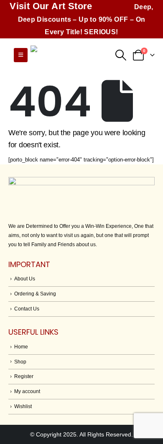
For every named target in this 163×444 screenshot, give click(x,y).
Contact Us (26, 308)
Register (23, 376)
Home (21, 346)
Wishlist (23, 406)
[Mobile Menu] (21, 55)
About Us (24, 278)
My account (27, 391)
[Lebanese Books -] (72, 55)
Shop (20, 361)
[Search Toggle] (120, 55)
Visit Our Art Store (51, 6)
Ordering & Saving (35, 293)
